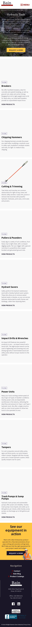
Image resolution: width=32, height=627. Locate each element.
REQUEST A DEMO (16, 50)
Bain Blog (17, 573)
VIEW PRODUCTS (8, 104)
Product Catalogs (17, 576)
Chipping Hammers (12, 137)
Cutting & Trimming (12, 186)
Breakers (6, 85)
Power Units (8, 391)
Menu (26, 4)
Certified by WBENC (16, 611)
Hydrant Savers (10, 286)
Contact (17, 571)
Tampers (6, 447)
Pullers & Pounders (12, 237)
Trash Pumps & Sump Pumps (13, 497)
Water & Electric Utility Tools (10, 10)
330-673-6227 (17, 598)
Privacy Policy (27, 624)
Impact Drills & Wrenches (15, 338)
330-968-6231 (18, 596)
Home (3, 2)
